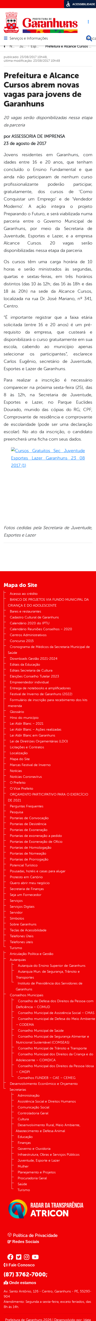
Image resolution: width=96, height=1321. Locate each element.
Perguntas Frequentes (26, 806)
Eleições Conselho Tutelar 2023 (34, 676)
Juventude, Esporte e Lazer (39, 1160)
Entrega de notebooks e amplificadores (40, 688)
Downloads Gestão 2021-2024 (33, 658)
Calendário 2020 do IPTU (29, 623)
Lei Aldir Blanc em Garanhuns (32, 735)
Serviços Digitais (22, 906)
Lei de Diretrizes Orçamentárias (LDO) (39, 741)
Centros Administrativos (28, 635)
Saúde (22, 1184)
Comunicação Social (33, 1107)
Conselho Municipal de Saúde (41, 1030)
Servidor (16, 912)
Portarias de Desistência (28, 824)
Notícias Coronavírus (26, 777)
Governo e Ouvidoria (34, 1149)
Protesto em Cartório (26, 877)
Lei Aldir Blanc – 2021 (26, 723)
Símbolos (17, 918)
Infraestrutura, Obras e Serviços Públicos (49, 1154)
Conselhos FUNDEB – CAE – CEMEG (46, 1078)
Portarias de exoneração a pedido (36, 836)
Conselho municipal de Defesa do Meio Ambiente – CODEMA (55, 1022)
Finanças (24, 1143)
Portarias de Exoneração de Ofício (36, 842)
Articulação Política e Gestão (31, 954)
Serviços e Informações (29, 39)
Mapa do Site (20, 759)
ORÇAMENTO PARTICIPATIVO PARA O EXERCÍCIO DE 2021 (48, 797)
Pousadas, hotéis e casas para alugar (37, 871)
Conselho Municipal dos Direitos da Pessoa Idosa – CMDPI (55, 1069)
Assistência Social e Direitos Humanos (47, 1101)
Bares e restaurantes (25, 611)
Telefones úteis (21, 942)
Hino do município (24, 718)
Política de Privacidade (35, 1235)
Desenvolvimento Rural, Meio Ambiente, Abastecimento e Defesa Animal (48, 1128)
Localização (19, 753)
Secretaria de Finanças (27, 889)
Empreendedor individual (29, 682)
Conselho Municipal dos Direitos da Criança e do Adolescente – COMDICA (54, 1057)
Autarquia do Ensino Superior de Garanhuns (51, 966)
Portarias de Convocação (29, 818)
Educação (25, 1137)
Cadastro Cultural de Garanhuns (34, 617)
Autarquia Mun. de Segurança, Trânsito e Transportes (48, 974)
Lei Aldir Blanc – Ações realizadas (35, 729)
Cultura (23, 1119)
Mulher (23, 1166)
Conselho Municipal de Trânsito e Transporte (52, 1048)
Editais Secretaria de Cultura (31, 670)
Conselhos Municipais (26, 995)
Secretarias (18, 1089)
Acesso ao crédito (24, 594)
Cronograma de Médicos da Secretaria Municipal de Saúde (49, 650)
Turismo (16, 948)
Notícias (16, 771)
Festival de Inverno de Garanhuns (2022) (41, 694)
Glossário (17, 712)
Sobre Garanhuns (23, 924)
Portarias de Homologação (30, 847)
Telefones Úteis (21, 936)
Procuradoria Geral (32, 1178)
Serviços (16, 901)
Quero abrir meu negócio (30, 883)
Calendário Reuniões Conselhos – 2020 (41, 629)
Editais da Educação (25, 664)
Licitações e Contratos (27, 747)
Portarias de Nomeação (28, 853)
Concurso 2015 (22, 641)
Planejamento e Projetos (37, 1172)
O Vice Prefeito (21, 788)
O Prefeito (18, 782)
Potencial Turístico (24, 865)
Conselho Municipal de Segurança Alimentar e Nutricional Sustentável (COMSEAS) (52, 1039)
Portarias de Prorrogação (29, 859)
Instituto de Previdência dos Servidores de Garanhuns (49, 986)
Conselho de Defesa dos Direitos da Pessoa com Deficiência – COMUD (55, 1004)
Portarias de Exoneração (29, 830)
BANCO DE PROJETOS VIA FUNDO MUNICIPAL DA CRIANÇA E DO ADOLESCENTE (48, 602)
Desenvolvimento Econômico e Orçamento (44, 1084)
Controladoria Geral (33, 1113)
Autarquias (18, 960)
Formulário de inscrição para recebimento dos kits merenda (47, 703)
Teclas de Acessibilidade (28, 930)
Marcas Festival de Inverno (30, 765)
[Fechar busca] (89, 38)
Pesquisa (16, 812)
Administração (29, 1095)
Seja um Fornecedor (25, 895)
